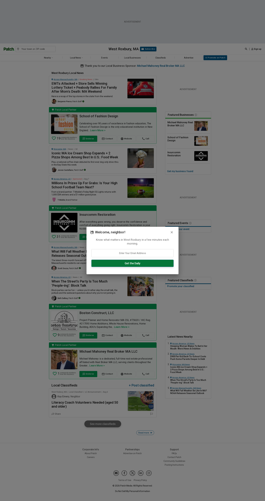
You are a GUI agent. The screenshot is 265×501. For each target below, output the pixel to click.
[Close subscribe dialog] (172, 232)
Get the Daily (132, 263)
